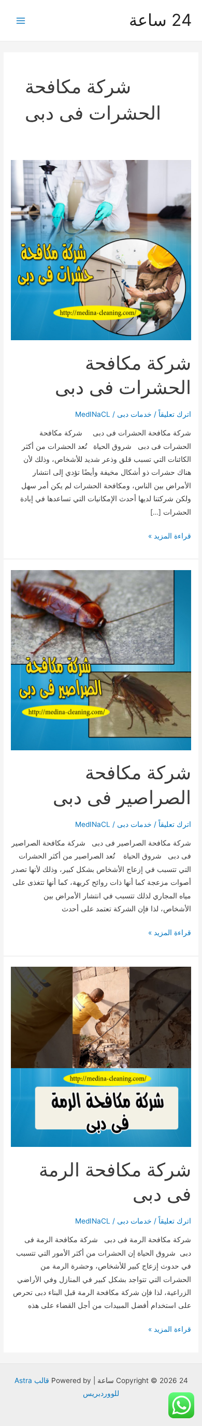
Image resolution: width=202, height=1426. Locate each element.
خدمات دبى (134, 414)
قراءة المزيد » (169, 537)
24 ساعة (160, 20)
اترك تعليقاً (174, 414)
